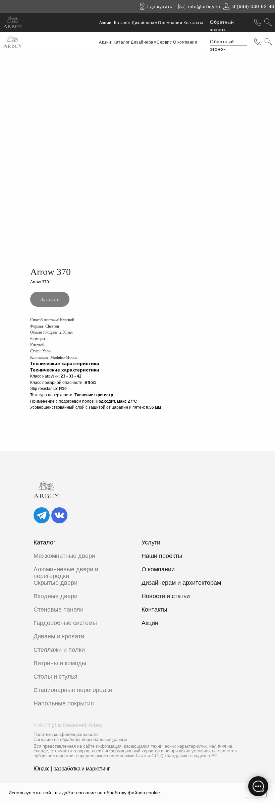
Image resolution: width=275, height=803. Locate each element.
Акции (105, 22)
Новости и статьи (166, 596)
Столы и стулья (55, 676)
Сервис (164, 42)
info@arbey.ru (204, 6)
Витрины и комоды (60, 663)
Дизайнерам (144, 22)
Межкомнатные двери (64, 556)
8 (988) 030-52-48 (253, 6)
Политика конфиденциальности (66, 734)
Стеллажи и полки (59, 649)
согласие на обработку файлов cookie (118, 792)
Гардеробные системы (65, 623)
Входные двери (55, 596)
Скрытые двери (55, 582)
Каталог (122, 22)
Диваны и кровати (59, 636)
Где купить (159, 6)
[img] (42, 515)
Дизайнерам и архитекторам (181, 582)
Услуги (151, 542)
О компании (170, 22)
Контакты (193, 22)
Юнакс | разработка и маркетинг (72, 768)
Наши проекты (162, 556)
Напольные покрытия (64, 703)
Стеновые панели (59, 609)
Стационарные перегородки (73, 690)
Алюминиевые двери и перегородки (66, 572)
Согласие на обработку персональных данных (80, 739)
